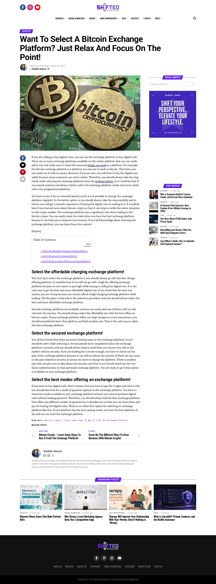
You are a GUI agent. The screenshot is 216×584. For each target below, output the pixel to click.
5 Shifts (147, 18)
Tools (157, 18)
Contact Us (82, 566)
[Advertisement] (172, 160)
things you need (96, 165)
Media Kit (158, 566)
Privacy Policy (144, 566)
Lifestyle (135, 18)
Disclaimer (130, 566)
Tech (124, 18)
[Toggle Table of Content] (87, 244)
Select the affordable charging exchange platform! (65, 250)
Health (92, 18)
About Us (57, 566)
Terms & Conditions (112, 566)
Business (60, 18)
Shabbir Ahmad (39, 69)
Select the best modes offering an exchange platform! (67, 261)
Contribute (95, 566)
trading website (104, 181)
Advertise (69, 566)
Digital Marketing (76, 18)
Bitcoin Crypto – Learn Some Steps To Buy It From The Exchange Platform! (86, 420)
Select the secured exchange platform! (60, 255)
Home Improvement (108, 18)
